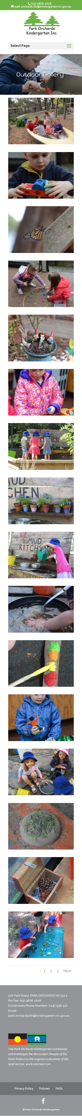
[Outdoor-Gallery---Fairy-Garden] (41, 360)
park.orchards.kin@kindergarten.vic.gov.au (39, 1015)
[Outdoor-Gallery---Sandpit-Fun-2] (41, 794)
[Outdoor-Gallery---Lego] (41, 414)
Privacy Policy (24, 1088)
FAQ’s (59, 1088)
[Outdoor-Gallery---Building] (41, 197)
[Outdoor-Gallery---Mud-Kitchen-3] (41, 523)
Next (67, 971)
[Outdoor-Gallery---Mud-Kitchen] (41, 631)
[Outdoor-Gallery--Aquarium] (41, 957)
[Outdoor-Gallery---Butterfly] (41, 252)
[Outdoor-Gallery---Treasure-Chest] (41, 903)
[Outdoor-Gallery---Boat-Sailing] (41, 143)
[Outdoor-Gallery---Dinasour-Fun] (41, 306)
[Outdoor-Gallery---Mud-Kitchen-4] (41, 577)
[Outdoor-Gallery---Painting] (41, 686)
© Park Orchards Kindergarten (41, 1109)
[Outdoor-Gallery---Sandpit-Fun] (41, 848)
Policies (44, 1088)
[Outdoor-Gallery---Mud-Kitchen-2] (41, 469)
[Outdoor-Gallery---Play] (41, 740)
